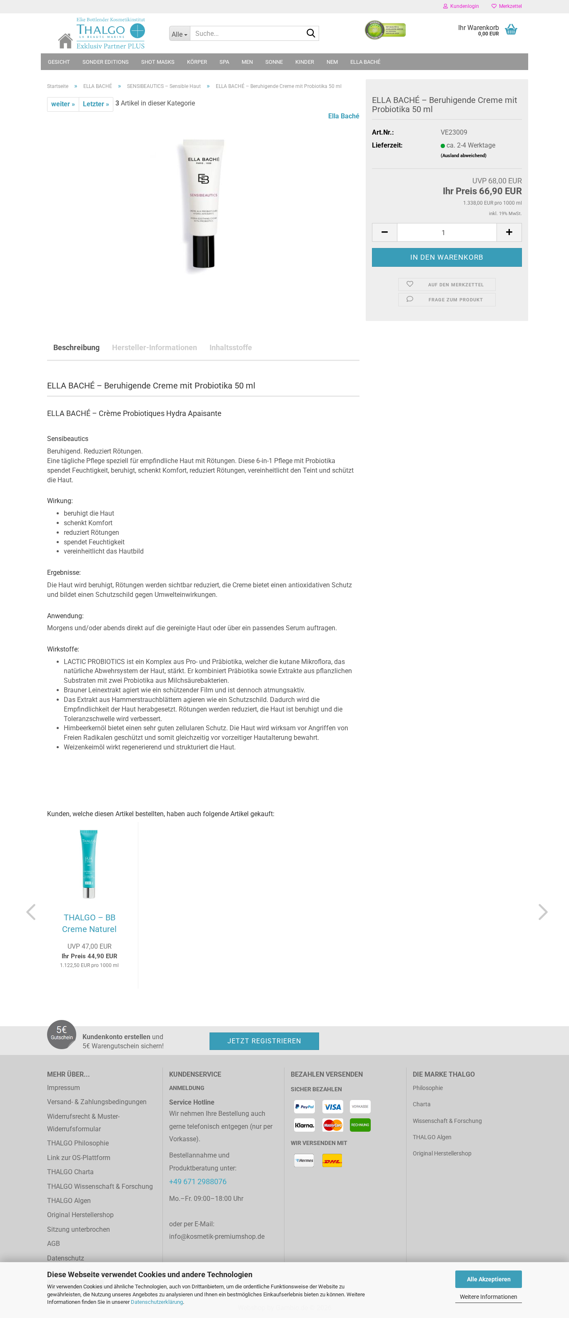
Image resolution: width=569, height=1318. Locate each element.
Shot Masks (158, 62)
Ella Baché (343, 116)
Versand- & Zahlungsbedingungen (97, 1102)
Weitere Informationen (488, 1296)
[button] (384, 232)
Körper (197, 62)
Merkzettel (509, 6)
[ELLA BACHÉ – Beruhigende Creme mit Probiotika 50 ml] (203, 205)
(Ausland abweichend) (464, 155)
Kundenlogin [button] (463, 6)
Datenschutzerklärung (157, 1302)
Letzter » (96, 104)
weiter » (63, 104)
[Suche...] (311, 33)
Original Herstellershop (80, 1215)
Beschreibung (76, 347)
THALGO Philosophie (78, 1143)
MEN (247, 62)
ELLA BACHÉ (365, 62)
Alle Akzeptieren (489, 1279)
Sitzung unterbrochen (78, 1229)
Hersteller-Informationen (154, 347)
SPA (224, 62)
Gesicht (59, 62)
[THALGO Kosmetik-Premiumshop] (102, 33)
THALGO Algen (69, 1201)
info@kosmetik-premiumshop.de (217, 1236)
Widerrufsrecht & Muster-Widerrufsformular (83, 1123)
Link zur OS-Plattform (78, 1158)
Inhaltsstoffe (231, 347)
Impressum (63, 1088)
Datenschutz (65, 1258)
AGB (53, 1244)
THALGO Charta (70, 1172)
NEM (332, 62)
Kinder (304, 62)
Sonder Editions (105, 62)
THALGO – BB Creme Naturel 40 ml (89, 924)
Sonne (274, 62)
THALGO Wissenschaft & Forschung (100, 1186)
